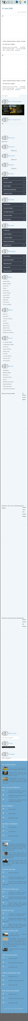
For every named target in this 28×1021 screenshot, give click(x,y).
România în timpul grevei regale (16, 962)
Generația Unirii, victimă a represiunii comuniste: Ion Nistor (17, 796)
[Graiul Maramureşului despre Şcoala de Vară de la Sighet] (14, 27)
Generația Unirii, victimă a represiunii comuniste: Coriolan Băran (17, 800)
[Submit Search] (3, 96)
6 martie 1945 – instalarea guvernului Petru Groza (17, 934)
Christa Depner (12, 813)
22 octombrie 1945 (13, 967)
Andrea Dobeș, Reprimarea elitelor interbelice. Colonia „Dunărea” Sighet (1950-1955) (14, 883)
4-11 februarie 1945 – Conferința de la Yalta (17, 949)
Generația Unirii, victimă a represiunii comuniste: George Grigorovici (17, 791)
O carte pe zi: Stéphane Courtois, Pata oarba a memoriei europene (17, 878)
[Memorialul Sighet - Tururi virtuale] (13, 109)
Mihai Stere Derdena (13, 818)
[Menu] (25, 2)
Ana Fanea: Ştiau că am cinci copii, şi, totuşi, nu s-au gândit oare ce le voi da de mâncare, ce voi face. (14, 774)
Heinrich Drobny (12, 809)
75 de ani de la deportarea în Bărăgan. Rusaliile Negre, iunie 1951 (17, 768)
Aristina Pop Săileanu (14, 872)
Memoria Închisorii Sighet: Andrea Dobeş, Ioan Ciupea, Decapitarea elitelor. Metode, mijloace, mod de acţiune (14, 904)
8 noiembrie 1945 (13, 958)
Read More (17, 50)
